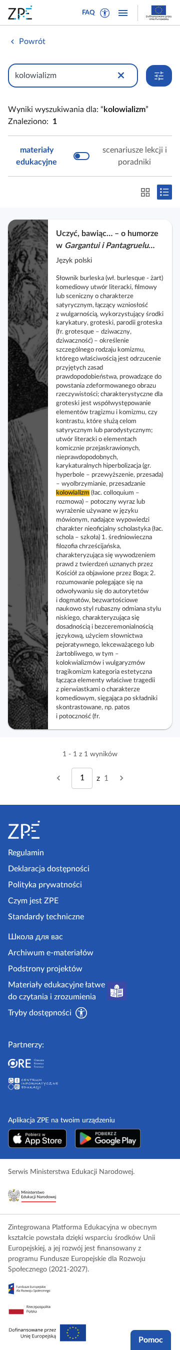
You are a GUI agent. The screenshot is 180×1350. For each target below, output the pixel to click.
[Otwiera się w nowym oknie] (37, 1138)
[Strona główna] (47, 830)
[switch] (90, 156)
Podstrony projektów (45, 969)
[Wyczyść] (121, 76)
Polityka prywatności (45, 885)
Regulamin (26, 853)
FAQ (88, 13)
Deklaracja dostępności (49, 869)
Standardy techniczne (46, 917)
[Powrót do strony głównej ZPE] (22, 13)
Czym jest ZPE (33, 901)
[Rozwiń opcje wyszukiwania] (159, 76)
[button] (105, 13)
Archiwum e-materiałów (51, 953)
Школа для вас (35, 937)
